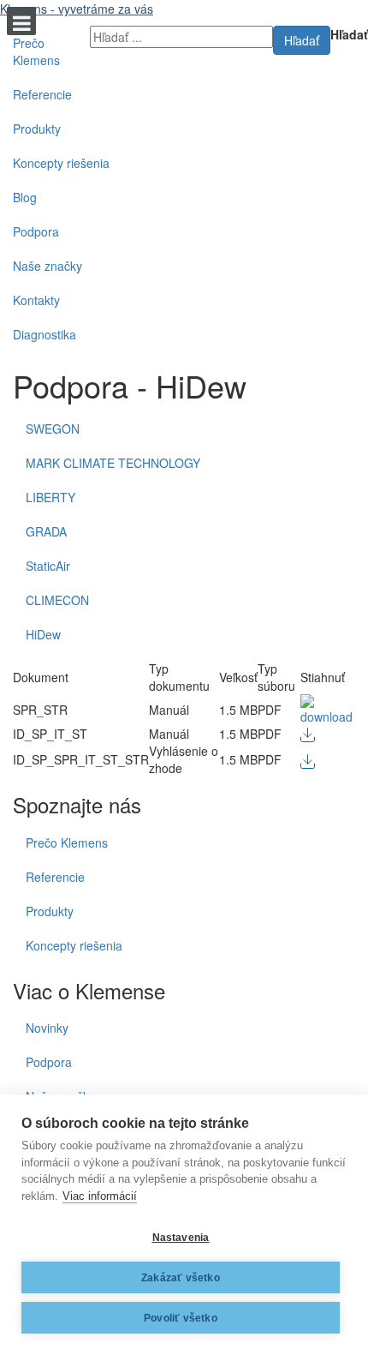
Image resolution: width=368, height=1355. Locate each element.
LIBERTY (50, 497)
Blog (25, 197)
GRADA (46, 531)
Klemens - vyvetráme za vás (76, 8)
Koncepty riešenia (61, 162)
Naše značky (47, 265)
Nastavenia (181, 1238)
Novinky (47, 1027)
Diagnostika (44, 334)
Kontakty (36, 300)
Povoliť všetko (180, 1318)
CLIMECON (57, 600)
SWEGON (53, 428)
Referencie (42, 94)
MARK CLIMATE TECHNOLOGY (113, 462)
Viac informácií (99, 1196)
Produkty (37, 128)
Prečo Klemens (36, 51)
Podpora (36, 231)
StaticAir (48, 565)
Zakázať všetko (180, 1278)
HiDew (43, 634)
